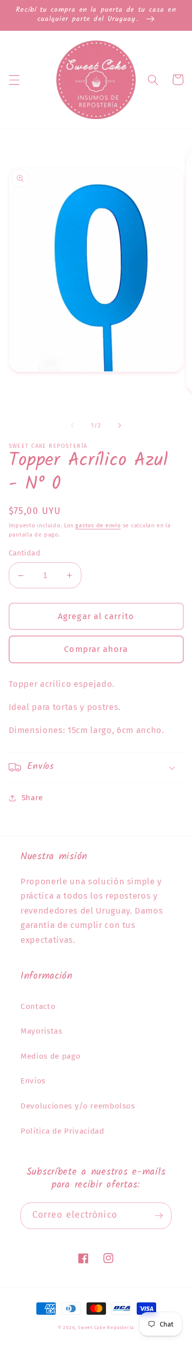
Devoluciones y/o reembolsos (77, 1106)
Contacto (37, 1006)
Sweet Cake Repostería (106, 1327)
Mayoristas (41, 1031)
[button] (14, 79)
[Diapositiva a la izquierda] (72, 425)
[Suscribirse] (158, 1215)
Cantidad (25, 553)
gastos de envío (98, 525)
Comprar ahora (95, 649)
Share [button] (32, 797)
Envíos (33, 1080)
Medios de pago (50, 1056)
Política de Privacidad (62, 1131)
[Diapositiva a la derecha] (120, 425)
